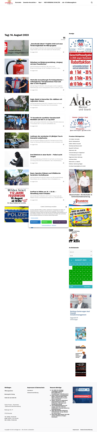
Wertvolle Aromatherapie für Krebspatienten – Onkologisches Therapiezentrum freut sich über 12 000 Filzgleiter (47, 81)
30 (77, 283)
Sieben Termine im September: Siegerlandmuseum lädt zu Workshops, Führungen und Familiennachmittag (60, 402)
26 (87, 279)
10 (80, 271)
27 (90, 279)
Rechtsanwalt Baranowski (75, 145)
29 (74, 283)
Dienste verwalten (34, 218)
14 (70, 275)
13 (90, 271)
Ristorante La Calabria (74, 161)
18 (84, 275)
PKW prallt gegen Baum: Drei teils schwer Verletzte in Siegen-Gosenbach (60, 416)
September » (87, 286)
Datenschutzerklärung (46, 225)
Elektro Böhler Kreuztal (75, 143)
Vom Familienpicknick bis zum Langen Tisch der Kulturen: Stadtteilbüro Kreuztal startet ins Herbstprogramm (60, 407)
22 (74, 279)
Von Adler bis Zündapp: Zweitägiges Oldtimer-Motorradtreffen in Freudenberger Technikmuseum (60, 392)
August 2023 (80, 260)
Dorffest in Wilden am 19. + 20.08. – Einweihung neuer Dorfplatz (43, 192)
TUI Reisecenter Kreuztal (75, 154)
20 (90, 275)
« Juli (71, 286)
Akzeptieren (34, 222)
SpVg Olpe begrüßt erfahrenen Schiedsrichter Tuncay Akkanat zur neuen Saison (60, 412)
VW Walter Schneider (74, 139)
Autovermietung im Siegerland (76, 152)
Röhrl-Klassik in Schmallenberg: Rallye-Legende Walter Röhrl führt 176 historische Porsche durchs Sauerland (60, 397)
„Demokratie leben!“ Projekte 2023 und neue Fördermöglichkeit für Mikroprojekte (46, 44)
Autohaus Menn (73, 159)
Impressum (54, 225)
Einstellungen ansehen (60, 222)
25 (84, 279)
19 (87, 275)
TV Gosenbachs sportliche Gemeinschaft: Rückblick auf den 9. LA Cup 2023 (45, 118)
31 (80, 283)
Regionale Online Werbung (75, 157)
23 (77, 279)
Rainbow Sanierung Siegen (75, 163)
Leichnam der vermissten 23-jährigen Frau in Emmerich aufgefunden (46, 137)
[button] (66, 206)
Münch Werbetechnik (74, 141)
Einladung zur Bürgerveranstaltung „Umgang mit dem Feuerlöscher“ (46, 63)
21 (70, 279)
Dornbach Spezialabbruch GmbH (77, 166)
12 (87, 271)
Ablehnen (44, 222)
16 (77, 275)
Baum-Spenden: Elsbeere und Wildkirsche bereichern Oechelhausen (45, 174)
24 (80, 279)
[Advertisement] (48, 19)
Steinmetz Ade (72, 150)
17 (80, 275)
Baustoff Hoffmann (74, 148)
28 (70, 283)
